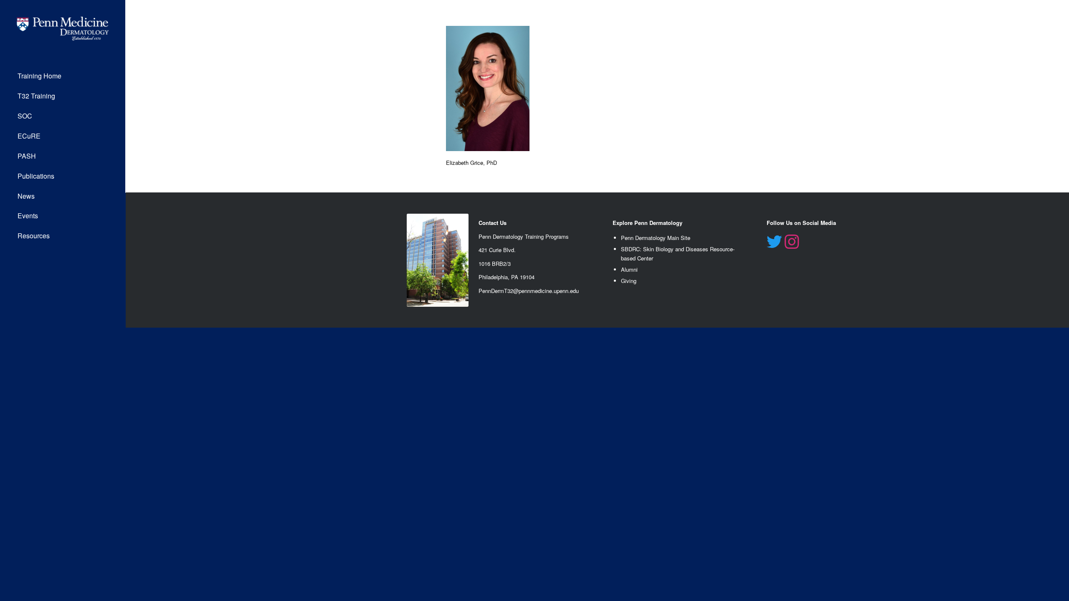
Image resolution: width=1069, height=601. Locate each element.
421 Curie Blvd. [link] (497, 250)
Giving (628, 281)
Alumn (628, 269)
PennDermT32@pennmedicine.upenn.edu (529, 291)
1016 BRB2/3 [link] (495, 264)
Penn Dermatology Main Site (655, 238)
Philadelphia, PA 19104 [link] (506, 277)
